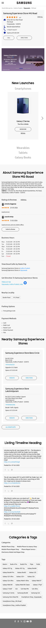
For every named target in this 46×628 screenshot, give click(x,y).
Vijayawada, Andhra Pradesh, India (12, 284)
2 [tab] (21, 68)
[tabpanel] (23, 59)
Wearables (23, 147)
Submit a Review (10, 229)
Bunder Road (6, 297)
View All (40, 17)
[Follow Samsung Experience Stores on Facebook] (15, 621)
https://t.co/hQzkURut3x (12, 483)
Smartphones (23, 88)
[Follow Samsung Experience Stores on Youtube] (27, 621)
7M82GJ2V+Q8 (6, 282)
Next (42, 118)
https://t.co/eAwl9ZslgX (12, 462)
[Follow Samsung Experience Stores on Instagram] (24, 621)
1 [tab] (17, 68)
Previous (4, 118)
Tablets (23, 152)
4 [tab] (28, 68)
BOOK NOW (23, 129)
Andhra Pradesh (18, 8)
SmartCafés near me (7, 8)
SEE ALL (23, 133)
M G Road (16, 297)
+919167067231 (10, 365)
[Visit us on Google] (18, 621)
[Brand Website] (30, 621)
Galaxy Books (23, 157)
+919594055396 (10, 405)
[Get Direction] (25, 284)
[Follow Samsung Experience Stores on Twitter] (21, 621)
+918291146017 (12, 30)
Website (12, 378)
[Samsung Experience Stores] (24, 3)
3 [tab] (25, 68)
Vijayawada (27, 8)
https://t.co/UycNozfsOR (12, 512)
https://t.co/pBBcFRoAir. (12, 506)
